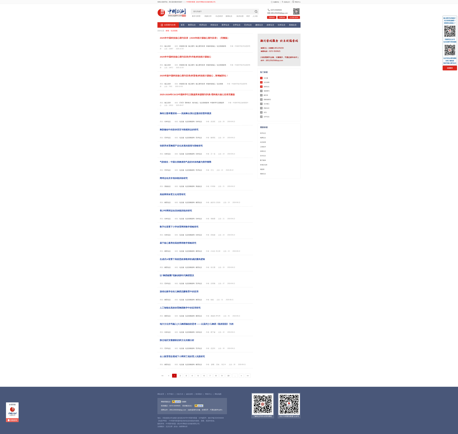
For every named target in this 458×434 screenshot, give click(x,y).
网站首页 (160, 394)
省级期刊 (266, 91)
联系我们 (199, 394)
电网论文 (263, 138)
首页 (183, 25)
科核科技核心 (211, 46)
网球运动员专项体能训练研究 (174, 178)
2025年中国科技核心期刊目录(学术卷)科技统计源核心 (185, 57)
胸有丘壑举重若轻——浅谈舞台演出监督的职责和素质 (185, 113)
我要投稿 (282, 17)
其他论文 (293, 25)
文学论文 (237, 25)
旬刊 (265, 112)
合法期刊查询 (294, 17)
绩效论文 (263, 174)
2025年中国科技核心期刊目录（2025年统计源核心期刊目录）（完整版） (194, 38)
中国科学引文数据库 (217, 103)
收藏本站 (276, 2)
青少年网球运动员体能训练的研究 (176, 210)
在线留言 (450, 68)
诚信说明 (189, 394)
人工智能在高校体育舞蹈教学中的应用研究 (180, 308)
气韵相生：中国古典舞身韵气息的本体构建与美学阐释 (185, 162)
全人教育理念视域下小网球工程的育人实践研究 (182, 356)
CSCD (181, 103)
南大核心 (195, 103)
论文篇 (181, 121)
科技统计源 (183, 46)
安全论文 (263, 156)
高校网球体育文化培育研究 (173, 194)
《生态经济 (218, 16)
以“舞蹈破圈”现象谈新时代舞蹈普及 (177, 275)
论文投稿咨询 (221, 46)
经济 (248, 16)
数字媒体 (263, 160)
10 (228, 376)
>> (248, 376)
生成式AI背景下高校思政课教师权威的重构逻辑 (182, 259)
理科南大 (188, 103)
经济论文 (203, 25)
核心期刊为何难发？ (449, 18)
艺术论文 (248, 25)
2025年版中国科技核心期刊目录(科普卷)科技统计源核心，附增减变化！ (194, 75)
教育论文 (192, 25)
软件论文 (263, 133)
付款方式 (180, 394)
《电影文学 (207, 16)
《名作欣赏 (239, 16)
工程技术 (263, 147)
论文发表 (266, 82)
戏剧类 (262, 169)
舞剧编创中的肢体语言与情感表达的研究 (179, 129)
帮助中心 (298, 2)
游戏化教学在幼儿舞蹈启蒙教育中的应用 (179, 291)
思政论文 (266, 108)
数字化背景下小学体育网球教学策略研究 (179, 227)
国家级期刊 (267, 99)
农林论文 (270, 25)
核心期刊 (191, 46)
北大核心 (266, 104)
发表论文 (266, 86)
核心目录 (167, 46)
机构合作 (287, 2)
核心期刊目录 (200, 46)
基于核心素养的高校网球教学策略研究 (178, 243)
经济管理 (263, 142)
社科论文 (281, 25)
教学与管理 (196, 16)
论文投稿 (220, 84)
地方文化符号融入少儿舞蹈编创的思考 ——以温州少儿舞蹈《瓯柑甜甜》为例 (196, 324)
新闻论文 (229, 16)
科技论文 (214, 25)
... (235, 376)
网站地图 (218, 394)
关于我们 (170, 394)
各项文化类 (263, 165)
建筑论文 (259, 25)
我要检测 (272, 17)
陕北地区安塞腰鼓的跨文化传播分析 (177, 340)
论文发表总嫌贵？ (450, 20)
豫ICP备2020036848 (216, 418)
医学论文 (225, 25)
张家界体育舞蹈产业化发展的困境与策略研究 (181, 146)
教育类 (266, 95)
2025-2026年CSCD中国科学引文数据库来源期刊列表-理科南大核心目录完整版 (197, 94)
